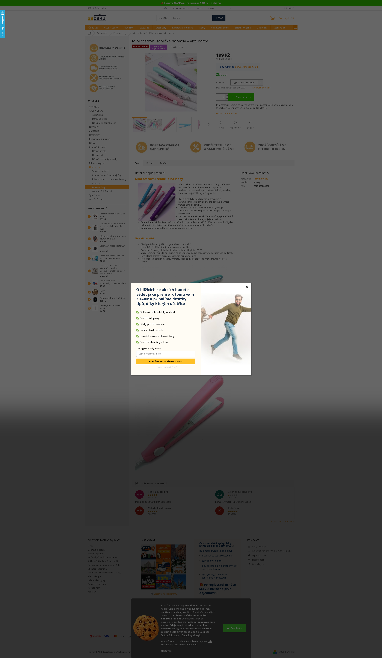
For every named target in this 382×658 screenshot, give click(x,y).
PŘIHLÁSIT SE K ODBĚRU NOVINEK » (166, 361)
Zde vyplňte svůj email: (148, 348)
